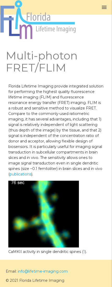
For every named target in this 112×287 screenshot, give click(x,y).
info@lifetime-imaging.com (43, 271)
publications (20, 174)
